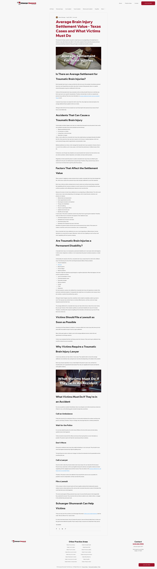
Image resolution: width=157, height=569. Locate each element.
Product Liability (87, 552)
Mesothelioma (88, 556)
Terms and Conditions (93, 566)
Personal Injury (59, 9)
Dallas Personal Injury (71, 544)
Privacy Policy (85, 566)
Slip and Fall (87, 547)
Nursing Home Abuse (87, 554)
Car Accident (68, 9)
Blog (99, 566)
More (102, 9)
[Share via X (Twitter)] (59, 528)
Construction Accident (72, 559)
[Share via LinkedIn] (62, 528)
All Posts (52, 9)
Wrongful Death (87, 544)
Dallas (67, 549)
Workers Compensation (72, 561)
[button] (120, 3)
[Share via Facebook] (56, 528)
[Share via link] (65, 528)
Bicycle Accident (72, 554)
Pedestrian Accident (72, 556)
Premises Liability (87, 549)
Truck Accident (77, 9)
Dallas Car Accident (71, 547)
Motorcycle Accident (87, 9)
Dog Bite (97, 9)
